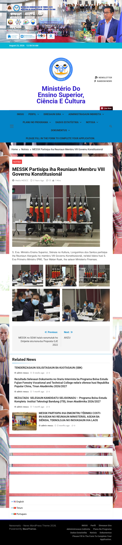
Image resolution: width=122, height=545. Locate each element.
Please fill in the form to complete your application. (60, 138)
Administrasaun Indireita (84, 114)
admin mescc (23, 372)
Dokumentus (59, 130)
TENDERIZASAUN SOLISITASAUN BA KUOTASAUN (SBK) (48, 367)
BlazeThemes (29, 529)
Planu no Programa (35, 122)
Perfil (32, 114)
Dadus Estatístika (67, 122)
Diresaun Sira (52, 114)
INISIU (20, 114)
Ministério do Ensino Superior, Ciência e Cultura (61, 95)
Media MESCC (21, 180)
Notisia (90, 122)
